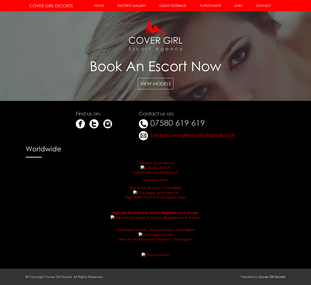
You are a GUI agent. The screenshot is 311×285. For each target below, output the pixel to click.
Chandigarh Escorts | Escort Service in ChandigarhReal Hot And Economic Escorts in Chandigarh (155, 234)
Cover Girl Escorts (51, 5)
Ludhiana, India (155, 180)
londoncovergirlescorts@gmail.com (192, 135)
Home (99, 5)
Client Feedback (172, 5)
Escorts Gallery (132, 5)
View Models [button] (155, 83)
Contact (263, 5)
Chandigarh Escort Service (79, 262)
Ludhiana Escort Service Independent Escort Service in (155, 168)
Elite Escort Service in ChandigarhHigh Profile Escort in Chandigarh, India (155, 192)
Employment (210, 5)
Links (238, 5)
